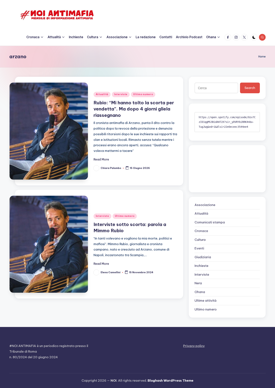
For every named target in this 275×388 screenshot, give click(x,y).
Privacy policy (194, 346)
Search (250, 88)
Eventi (199, 248)
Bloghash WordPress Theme (170, 380)
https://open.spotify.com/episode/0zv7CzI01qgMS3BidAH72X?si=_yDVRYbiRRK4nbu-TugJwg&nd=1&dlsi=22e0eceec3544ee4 (227, 122)
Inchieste (201, 266)
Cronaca (201, 231)
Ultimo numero (143, 94)
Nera (198, 283)
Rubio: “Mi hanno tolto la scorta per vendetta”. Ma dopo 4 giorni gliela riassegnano (134, 109)
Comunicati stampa (210, 222)
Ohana (200, 292)
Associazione (205, 205)
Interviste (120, 94)
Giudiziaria (203, 257)
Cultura (200, 240)
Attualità (102, 94)
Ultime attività (205, 300)
